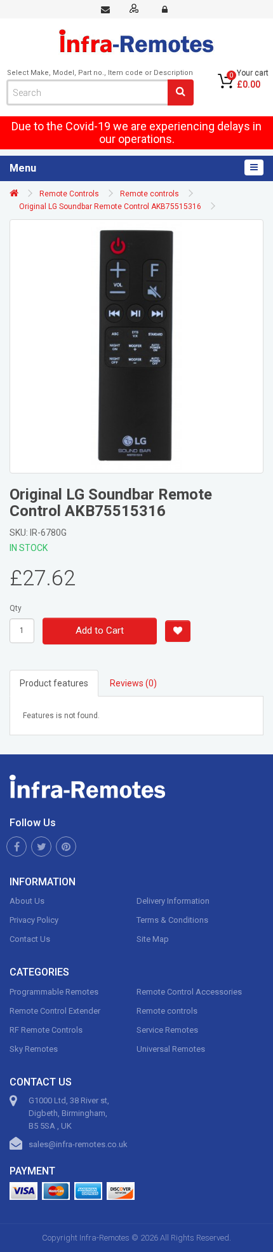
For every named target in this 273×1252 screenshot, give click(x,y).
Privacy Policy (34, 920)
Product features (54, 683)
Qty (16, 608)
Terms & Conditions (172, 920)
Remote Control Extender (55, 1011)
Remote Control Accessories (189, 992)
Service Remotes (167, 1030)
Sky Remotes (34, 1049)
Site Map (152, 939)
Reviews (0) (133, 683)
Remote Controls (69, 193)
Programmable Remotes (54, 992)
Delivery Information (173, 901)
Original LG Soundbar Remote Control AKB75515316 (110, 206)
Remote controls (149, 193)
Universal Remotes (170, 1049)
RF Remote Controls (46, 1030)
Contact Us (30, 939)
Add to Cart (100, 630)
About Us (27, 901)
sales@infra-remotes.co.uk (78, 1144)
